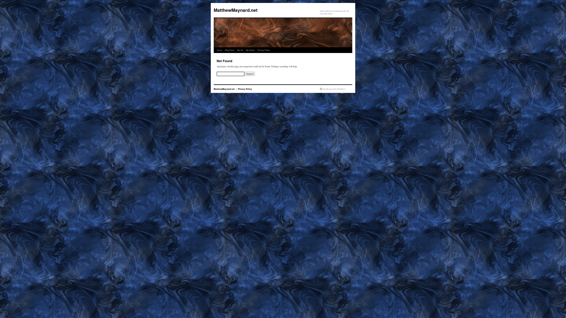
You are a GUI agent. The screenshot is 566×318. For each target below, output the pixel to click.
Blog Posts (229, 50)
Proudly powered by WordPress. (334, 89)
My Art (240, 50)
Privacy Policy (264, 50)
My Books (250, 50)
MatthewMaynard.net (236, 10)
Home (219, 50)
